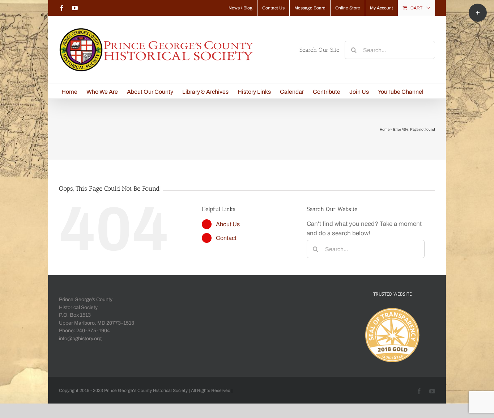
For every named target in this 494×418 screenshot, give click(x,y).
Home (384, 129)
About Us (228, 224)
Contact (226, 238)
